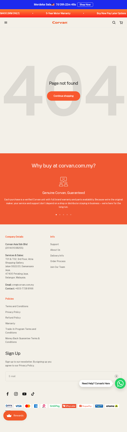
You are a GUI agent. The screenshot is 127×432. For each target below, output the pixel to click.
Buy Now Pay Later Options (108, 13)
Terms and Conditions (16, 306)
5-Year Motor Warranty (55, 13)
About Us (55, 250)
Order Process (57, 261)
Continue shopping (64, 96)
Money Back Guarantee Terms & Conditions (22, 340)
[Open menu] (6, 22)
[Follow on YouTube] (24, 394)
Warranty (10, 323)
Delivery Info (57, 255)
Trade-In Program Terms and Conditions (20, 331)
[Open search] (114, 22)
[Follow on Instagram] (16, 394)
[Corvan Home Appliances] (60, 22)
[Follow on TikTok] (33, 394)
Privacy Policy (12, 312)
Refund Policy (13, 317)
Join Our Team (57, 267)
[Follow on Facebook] (7, 394)
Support (54, 244)
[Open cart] (121, 22)
